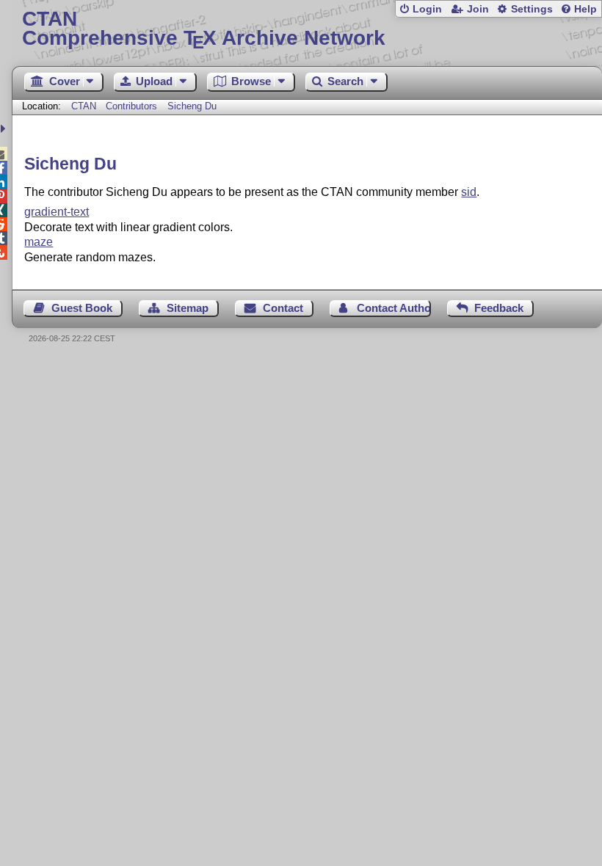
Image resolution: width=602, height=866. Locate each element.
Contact (283, 308)
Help (585, 9)
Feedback (498, 308)
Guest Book (81, 308)
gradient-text (56, 211)
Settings (532, 9)
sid (468, 192)
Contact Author (393, 308)
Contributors (131, 106)
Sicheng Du (192, 106)
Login (427, 9)
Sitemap (187, 308)
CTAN (83, 106)
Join (478, 9)
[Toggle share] (5, 129)
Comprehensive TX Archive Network (203, 29)
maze (38, 242)
